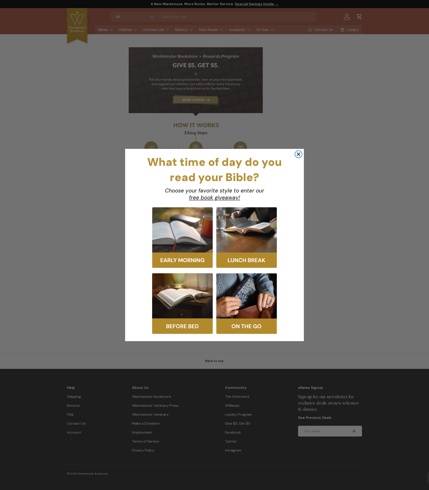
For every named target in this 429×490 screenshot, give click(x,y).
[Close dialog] (298, 154)
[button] (182, 237)
